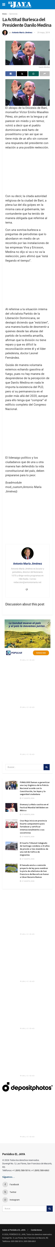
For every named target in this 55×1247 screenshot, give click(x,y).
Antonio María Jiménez (22, 32)
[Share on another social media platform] (45, 73)
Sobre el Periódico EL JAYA (13, 1230)
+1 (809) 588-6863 (40, 1170)
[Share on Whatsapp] (33, 73)
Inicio (4, 14)
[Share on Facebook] (10, 73)
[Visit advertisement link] (27, 638)
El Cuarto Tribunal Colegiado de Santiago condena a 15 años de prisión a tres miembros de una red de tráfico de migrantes (35, 849)
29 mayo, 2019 (43, 32)
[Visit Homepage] (19, 5)
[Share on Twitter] (22, 73)
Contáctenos (36, 1230)
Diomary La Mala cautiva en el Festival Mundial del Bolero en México (34, 807)
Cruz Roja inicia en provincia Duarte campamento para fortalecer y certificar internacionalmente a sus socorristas (33, 826)
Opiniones (13, 14)
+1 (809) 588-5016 (21, 1170)
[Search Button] (47, 767)
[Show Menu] (3, 4)
